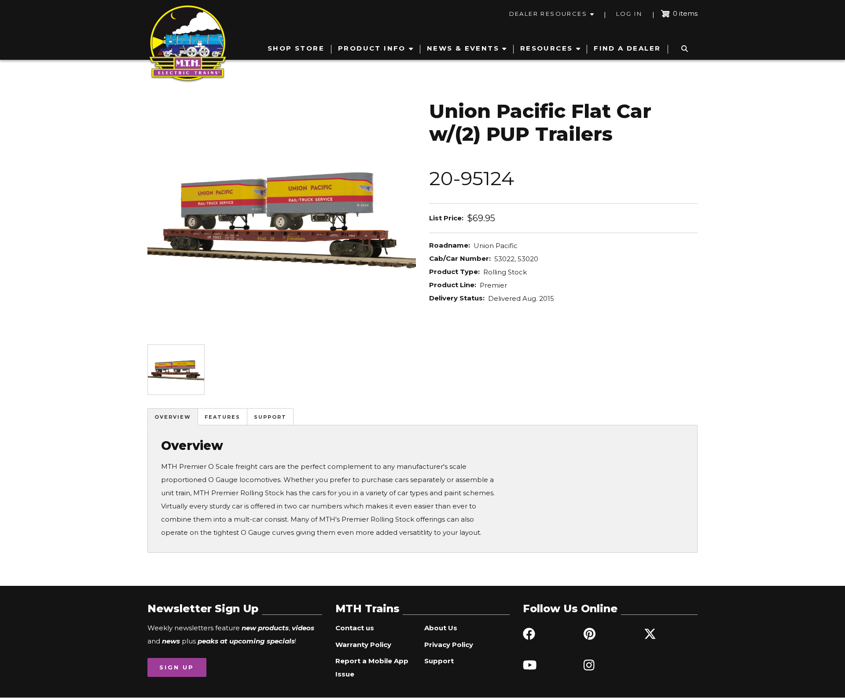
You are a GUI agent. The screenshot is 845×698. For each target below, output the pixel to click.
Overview (172, 417)
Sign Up (176, 667)
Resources (546, 48)
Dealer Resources (548, 13)
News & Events (463, 48)
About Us (440, 628)
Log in (629, 13)
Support (270, 417)
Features (222, 417)
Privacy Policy (448, 644)
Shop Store (296, 48)
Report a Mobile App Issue (371, 667)
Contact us (354, 628)
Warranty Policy (363, 644)
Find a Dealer (627, 48)
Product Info (372, 48)
